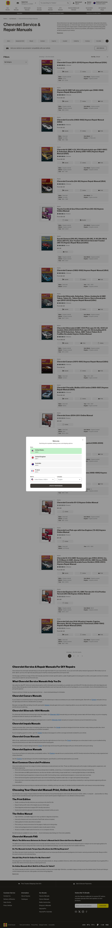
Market (32, 476)
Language (59, 476)
